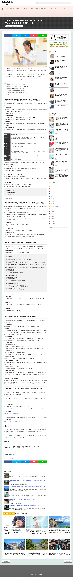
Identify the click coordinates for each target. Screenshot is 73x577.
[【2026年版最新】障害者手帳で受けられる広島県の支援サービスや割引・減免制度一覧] (6, 494)
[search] (37, 3)
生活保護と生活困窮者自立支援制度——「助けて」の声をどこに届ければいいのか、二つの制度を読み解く (61, 162)
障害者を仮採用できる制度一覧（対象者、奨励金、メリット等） (22, 499)
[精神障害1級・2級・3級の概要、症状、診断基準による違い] (52, 68)
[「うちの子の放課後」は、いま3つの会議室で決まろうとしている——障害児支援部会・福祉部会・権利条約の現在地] (51, 131)
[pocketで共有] (34, 35)
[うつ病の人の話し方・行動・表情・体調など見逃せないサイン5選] (52, 96)
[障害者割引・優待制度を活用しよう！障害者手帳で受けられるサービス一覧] (52, 102)
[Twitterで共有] (16, 35)
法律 (51, 213)
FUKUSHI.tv (40, 571)
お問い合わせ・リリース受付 (36, 574)
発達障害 (36, 8)
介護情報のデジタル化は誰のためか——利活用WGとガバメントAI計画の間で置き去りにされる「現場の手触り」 (61, 169)
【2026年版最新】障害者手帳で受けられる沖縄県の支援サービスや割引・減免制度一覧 (59, 531)
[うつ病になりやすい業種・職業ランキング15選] (52, 85)
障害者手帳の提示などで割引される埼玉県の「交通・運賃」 (17, 86)
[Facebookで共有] (8, 35)
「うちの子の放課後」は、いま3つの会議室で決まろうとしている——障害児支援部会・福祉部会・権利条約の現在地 (61, 130)
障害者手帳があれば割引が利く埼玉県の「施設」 (15, 88)
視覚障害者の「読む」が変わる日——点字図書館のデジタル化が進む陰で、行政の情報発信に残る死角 (61, 124)
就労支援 (6, 8)
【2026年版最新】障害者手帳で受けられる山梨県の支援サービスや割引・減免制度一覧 (27, 486)
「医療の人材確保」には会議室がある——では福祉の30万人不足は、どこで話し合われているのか (61, 118)
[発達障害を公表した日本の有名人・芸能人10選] (52, 62)
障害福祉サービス (40, 530)
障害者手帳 (20, 26)
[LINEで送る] (42, 35)
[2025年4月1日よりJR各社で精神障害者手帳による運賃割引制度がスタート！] (6, 507)
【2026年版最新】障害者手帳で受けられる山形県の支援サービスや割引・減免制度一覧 (27, 473)
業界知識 (25, 8)
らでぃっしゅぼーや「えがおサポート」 (13, 421)
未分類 (52, 208)
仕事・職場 (31, 8)
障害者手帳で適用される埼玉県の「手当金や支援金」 (16, 84)
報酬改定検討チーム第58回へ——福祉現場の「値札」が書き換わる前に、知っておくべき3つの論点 (37, 533)
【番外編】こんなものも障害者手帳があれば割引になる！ (17, 92)
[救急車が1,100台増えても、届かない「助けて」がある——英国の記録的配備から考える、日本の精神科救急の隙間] (51, 176)
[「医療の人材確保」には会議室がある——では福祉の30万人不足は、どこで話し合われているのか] (51, 119)
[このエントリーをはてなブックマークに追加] (25, 35)
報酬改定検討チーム (34, 530)
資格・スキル (46, 8)
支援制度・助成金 (19, 8)
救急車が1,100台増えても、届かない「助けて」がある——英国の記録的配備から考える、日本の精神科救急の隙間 (61, 175)
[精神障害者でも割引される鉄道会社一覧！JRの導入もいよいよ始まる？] (52, 90)
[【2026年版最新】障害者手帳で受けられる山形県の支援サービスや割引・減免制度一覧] (6, 475)
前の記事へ (6, 561)
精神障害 (41, 8)
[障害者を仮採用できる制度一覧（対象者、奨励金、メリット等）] (6, 501)
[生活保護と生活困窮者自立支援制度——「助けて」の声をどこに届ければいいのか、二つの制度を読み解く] (51, 163)
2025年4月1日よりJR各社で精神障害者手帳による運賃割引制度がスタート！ (25, 505)
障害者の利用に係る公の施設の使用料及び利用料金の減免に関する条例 (18, 293)
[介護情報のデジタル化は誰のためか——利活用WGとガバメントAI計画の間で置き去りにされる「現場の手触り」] (51, 170)
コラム (55, 8)
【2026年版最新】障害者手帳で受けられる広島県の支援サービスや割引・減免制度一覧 (27, 492)
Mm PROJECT (4, 14)
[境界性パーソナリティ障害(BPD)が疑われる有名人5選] (52, 73)
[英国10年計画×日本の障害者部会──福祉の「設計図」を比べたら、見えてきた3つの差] (51, 138)
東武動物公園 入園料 (10, 312)
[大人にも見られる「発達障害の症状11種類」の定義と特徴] (52, 107)
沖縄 (55, 529)
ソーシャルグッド (61, 8)
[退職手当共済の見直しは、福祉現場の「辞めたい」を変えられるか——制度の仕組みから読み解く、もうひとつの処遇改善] (51, 156)
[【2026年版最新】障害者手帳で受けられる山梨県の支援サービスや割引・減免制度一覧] (6, 488)
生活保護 (11, 529)
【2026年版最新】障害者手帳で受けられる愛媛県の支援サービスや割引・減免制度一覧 (59, 554)
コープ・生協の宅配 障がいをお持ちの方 (13, 413)
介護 (51, 196)
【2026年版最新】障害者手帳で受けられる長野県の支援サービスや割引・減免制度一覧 (27, 480)
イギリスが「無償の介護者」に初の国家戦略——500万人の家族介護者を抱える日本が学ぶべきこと (61, 149)
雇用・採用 (12, 8)
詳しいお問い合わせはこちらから (10, 458)
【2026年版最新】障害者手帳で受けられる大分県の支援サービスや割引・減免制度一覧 (14, 554)
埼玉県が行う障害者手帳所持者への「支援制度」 (15, 90)
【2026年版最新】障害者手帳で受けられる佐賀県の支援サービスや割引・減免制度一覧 (37, 554)
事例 (51, 8)
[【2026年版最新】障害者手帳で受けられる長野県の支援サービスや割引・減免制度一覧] (6, 482)
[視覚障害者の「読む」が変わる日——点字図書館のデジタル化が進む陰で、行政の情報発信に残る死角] (51, 125)
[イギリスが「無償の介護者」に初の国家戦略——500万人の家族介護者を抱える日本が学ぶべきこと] (51, 150)
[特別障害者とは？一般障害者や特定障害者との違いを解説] (52, 79)
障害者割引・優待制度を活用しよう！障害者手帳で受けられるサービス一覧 (61, 101)
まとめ (8, 94)
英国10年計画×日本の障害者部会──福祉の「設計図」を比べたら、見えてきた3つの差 (61, 137)
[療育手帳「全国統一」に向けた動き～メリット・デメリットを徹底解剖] (51, 144)
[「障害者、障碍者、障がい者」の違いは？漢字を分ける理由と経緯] (52, 56)
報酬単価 (28, 530)
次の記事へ (68, 561)
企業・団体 (53, 201)
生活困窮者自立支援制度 (17, 529)
